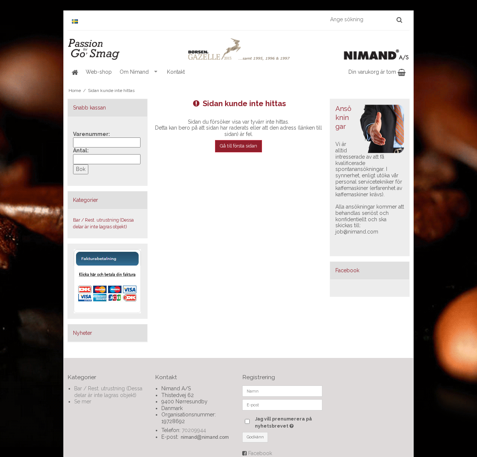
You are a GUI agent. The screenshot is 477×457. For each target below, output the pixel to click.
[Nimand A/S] (238, 49)
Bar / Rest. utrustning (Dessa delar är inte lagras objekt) (103, 223)
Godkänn (255, 437)
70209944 (194, 430)
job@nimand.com (356, 232)
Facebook (260, 453)
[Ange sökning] (365, 19)
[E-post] (282, 404)
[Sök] (399, 19)
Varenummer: (91, 134)
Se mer (82, 401)
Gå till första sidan (238, 146)
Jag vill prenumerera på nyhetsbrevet (288, 422)
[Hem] (74, 72)
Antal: (81, 150)
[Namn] (282, 391)
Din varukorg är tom (373, 72)
